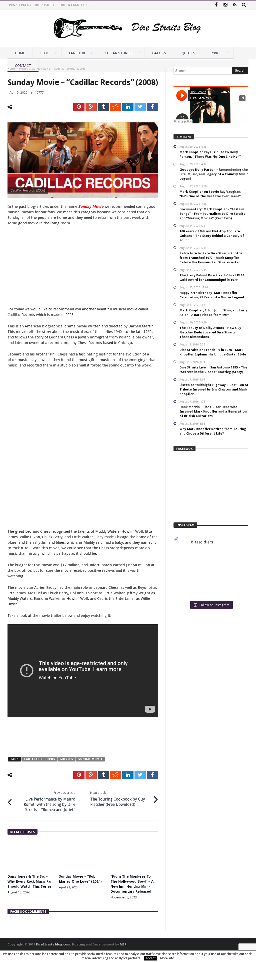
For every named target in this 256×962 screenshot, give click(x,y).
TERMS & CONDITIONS (73, 5)
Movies (23, 68)
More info (167, 958)
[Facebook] (216, 5)
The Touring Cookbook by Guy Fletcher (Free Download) (117, 799)
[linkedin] (128, 107)
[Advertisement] (83, 267)
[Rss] (234, 5)
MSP (123, 944)
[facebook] (152, 107)
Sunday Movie (90, 759)
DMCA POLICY (44, 5)
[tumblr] (103, 107)
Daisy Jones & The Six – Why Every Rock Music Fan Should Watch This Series (30, 881)
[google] (91, 107)
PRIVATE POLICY (20, 5)
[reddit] (115, 107)
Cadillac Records (39, 759)
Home (12, 68)
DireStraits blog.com (53, 944)
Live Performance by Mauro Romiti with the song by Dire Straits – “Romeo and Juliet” (49, 801)
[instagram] (225, 5)
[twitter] (140, 107)
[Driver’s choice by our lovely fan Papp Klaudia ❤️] (211, 575)
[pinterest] (78, 107)
